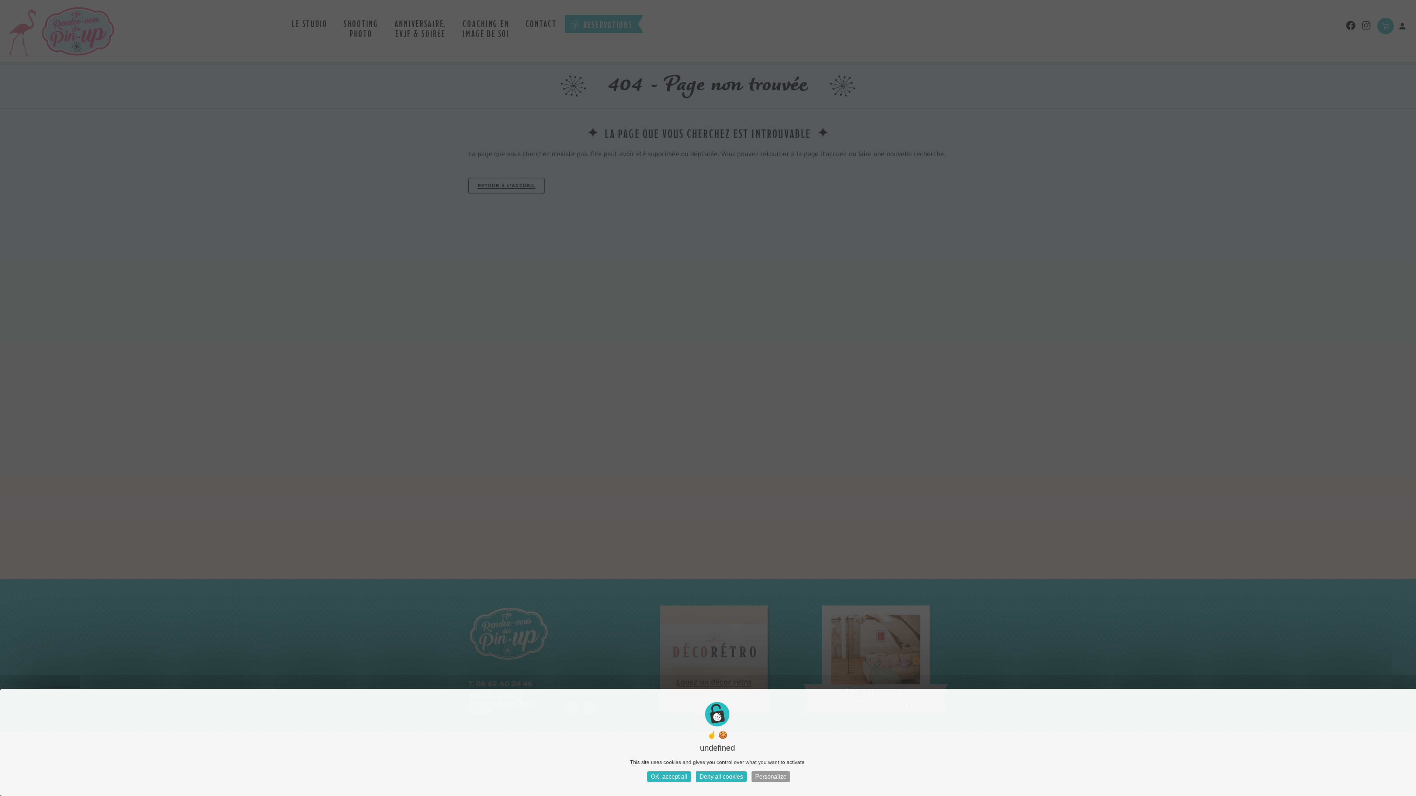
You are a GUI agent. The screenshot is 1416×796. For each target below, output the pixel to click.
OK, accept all (669, 777)
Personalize (771, 777)
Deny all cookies (721, 777)
